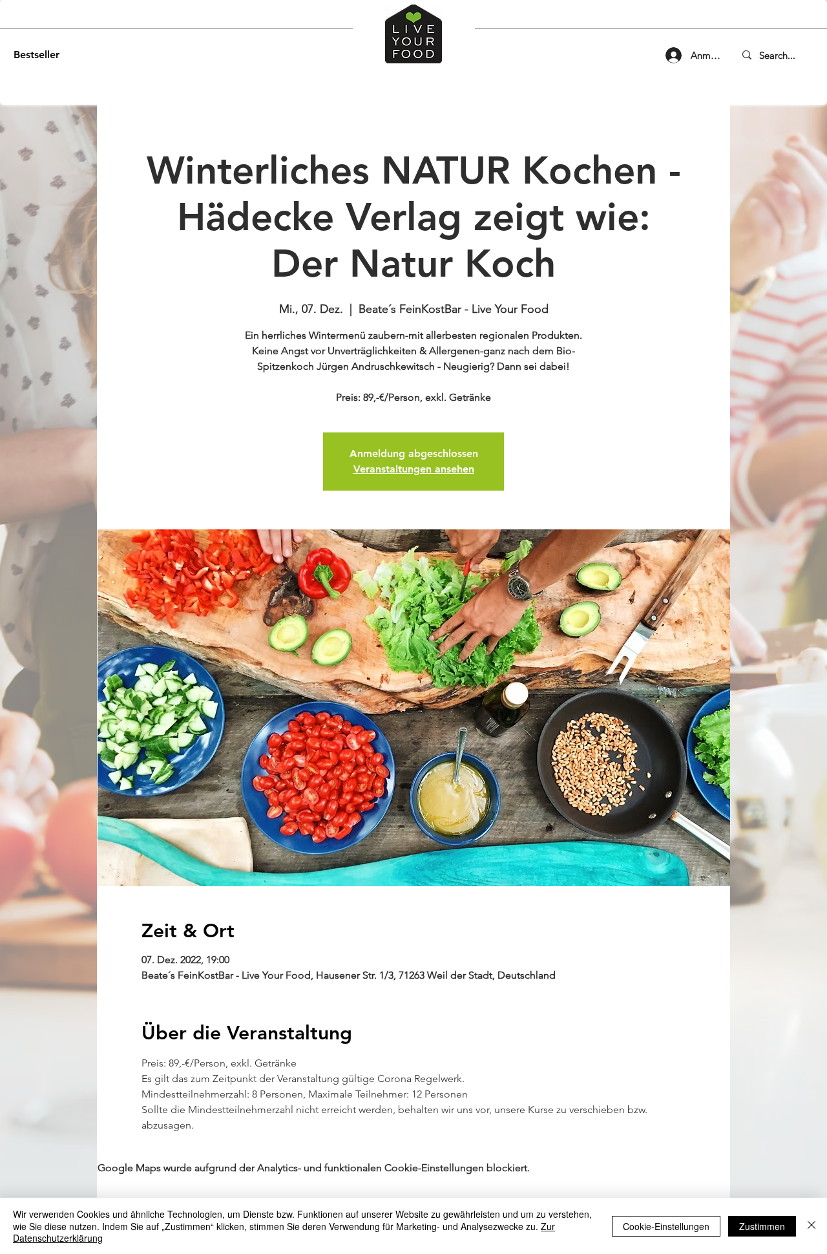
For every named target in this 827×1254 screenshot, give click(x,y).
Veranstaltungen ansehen (413, 469)
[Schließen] (811, 1226)
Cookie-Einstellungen (666, 1226)
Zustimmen (762, 1226)
